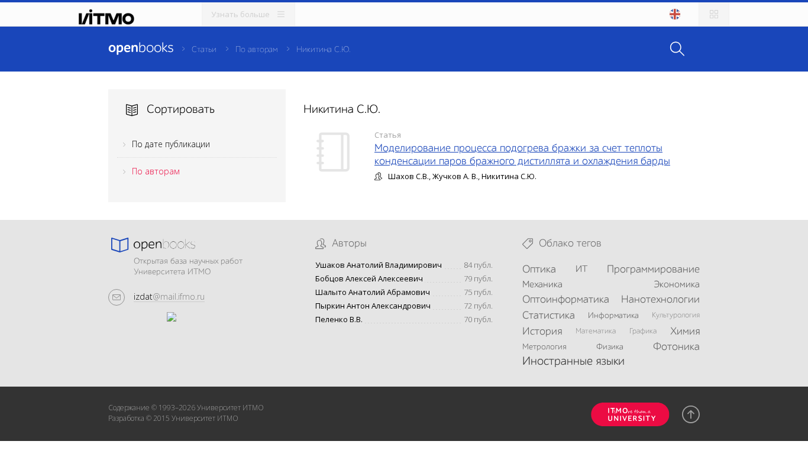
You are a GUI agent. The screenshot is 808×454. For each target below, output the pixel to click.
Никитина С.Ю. (323, 50)
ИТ (581, 269)
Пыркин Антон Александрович (373, 306)
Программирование (653, 269)
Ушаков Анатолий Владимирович (378, 265)
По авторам (256, 50)
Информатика (613, 316)
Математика (596, 331)
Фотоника (676, 347)
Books (140, 48)
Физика (609, 347)
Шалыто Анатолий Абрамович (372, 292)
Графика (643, 331)
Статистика (548, 315)
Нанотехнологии (660, 299)
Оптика (539, 269)
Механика (542, 285)
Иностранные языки (573, 362)
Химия (685, 331)
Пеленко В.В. (339, 319)
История (542, 331)
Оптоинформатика (565, 299)
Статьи (204, 50)
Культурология (676, 315)
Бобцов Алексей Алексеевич (369, 279)
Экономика (677, 285)
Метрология (544, 347)
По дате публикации (171, 144)
